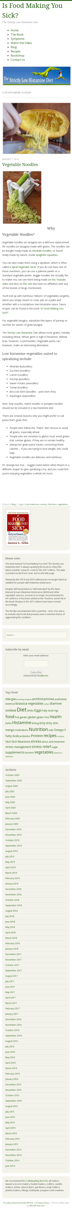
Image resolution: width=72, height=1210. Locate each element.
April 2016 (10, 1062)
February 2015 (12, 1138)
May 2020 (10, 802)
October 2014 (12, 1160)
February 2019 (12, 878)
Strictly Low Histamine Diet (22, 332)
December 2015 (13, 1084)
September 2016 (13, 1035)
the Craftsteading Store (33, 1180)
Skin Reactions (21, 742)
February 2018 (12, 943)
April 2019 (10, 867)
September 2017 (13, 970)
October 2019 (12, 840)
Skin (8, 742)
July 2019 (9, 856)
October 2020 (12, 775)
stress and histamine (53, 741)
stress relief (41, 746)
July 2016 (9, 1046)
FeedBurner (42, 675)
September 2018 (13, 905)
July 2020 (9, 791)
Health (56, 716)
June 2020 (10, 796)
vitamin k (58, 753)
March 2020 (11, 813)
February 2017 (12, 1008)
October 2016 (12, 1030)
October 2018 (12, 899)
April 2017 (10, 997)
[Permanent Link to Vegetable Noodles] (36, 153)
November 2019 (13, 834)
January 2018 (11, 948)
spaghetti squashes (47, 255)
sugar (55, 747)
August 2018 (11, 910)
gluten (32, 717)
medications (21, 730)
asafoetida (61, 699)
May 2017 (10, 992)
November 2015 (13, 1089)
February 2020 (12, 818)
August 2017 (11, 975)
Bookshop (17, 55)
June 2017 (10, 986)
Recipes (16, 51)
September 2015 (13, 1100)
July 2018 (9, 916)
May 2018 (10, 927)
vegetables (63, 504)
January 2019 (11, 883)
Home (15, 30)
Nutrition (52, 504)
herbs (8, 723)
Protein (37, 735)
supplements (14, 752)
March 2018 (11, 937)
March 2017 (11, 1003)
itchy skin (52, 723)
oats (51, 730)
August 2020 (11, 785)
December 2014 (13, 1149)
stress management (18, 747)
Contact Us (18, 60)
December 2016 (13, 1019)
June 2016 (10, 1051)
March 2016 (11, 1068)
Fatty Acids (48, 710)
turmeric (29, 752)
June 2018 (10, 921)
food (9, 716)
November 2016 (13, 1024)
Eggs (38, 710)
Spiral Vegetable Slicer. (24, 267)
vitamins (9, 756)
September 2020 (13, 780)
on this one (25, 283)
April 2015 (10, 1127)
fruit (17, 717)
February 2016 (12, 1073)
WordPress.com (37, 1205)
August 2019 (11, 851)
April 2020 (10, 807)
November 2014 (13, 1155)
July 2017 (9, 981)
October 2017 (12, 965)
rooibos (60, 736)
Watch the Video (21, 43)
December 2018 (13, 889)
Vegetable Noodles (20, 164)
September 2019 (13, 845)
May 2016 (10, 1057)
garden (24, 717)
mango (9, 730)
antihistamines (43, 699)
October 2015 (12, 1095)
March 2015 (11, 1133)
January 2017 (11, 1013)
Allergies (11, 699)
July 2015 (9, 1111)
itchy (42, 723)
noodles (41, 250)
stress (36, 741)
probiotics (25, 736)
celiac (46, 704)
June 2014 (10, 1165)
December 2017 (13, 954)
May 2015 (10, 1122)
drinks (30, 710)
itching (35, 723)
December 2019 (13, 829)
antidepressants (24, 699)
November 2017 (13, 959)
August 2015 (11, 1106)
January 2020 (11, 823)
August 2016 (11, 1041)
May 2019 (10, 861)
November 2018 (13, 894)
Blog (14, 47)
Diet (22, 709)
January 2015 (11, 1144)
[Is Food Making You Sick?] (36, 85)
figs (56, 710)
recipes (50, 735)
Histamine (21, 722)
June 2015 (10, 1117)
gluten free (43, 717)
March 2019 (11, 872)
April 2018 (10, 932)
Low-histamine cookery (36, 504)
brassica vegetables (29, 703)
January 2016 (11, 1079)
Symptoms (17, 39)
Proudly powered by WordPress (18, 1202)
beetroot (10, 703)
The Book (17, 34)
